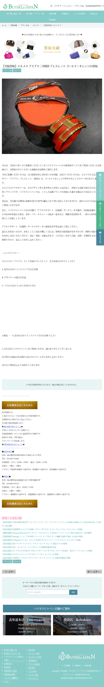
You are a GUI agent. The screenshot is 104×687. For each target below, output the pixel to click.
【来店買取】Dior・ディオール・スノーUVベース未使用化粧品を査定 (29, 547)
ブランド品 (7, 70)
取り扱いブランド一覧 (35, 14)
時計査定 (32, 668)
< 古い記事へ (9, 572)
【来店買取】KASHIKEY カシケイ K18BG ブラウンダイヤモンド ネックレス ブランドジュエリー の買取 (42, 529)
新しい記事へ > (94, 572)
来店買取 (7, 667)
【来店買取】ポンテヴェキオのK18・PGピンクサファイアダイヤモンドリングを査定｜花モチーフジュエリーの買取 (47, 551)
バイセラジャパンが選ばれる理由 (13, 658)
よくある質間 (79, 14)
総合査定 (32, 650)
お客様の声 (8, 663)
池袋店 (6, 476)
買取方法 (93, 14)
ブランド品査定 (34, 664)
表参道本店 (8, 451)
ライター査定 (33, 675)
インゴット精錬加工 (11, 678)
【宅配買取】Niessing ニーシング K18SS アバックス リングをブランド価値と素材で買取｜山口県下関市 (42, 536)
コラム (6, 681)
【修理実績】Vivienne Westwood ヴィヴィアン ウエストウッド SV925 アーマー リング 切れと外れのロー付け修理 (46, 533)
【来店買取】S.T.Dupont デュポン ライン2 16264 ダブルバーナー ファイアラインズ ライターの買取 (41, 540)
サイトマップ (33, 678)
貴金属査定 (33, 660)
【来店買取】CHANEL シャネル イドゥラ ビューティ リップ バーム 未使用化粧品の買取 (36, 558)
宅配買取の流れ (9, 674)
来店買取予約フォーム (12, 426)
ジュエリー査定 (34, 653)
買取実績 (52, 14)
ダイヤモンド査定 (35, 657)
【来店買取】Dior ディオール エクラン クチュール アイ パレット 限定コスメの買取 (34, 544)
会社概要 (52, 20)
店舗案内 (65, 14)
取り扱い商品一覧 (14, 14)
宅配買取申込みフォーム (13, 444)
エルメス (17, 70)
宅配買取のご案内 (10, 671)
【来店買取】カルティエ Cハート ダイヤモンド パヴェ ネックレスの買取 (30, 554)
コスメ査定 (33, 671)
